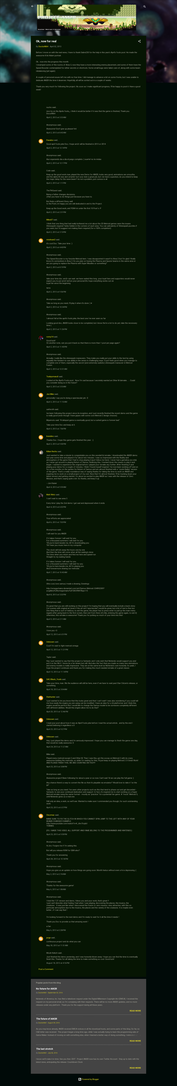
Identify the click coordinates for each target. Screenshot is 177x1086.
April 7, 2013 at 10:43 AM (56, 572)
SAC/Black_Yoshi (53, 679)
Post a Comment (46, 969)
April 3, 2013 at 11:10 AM (56, 402)
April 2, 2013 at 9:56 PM (56, 292)
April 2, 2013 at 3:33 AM (56, 117)
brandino (50, 436)
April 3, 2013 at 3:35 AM (56, 386)
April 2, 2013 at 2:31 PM (56, 212)
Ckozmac (50, 815)
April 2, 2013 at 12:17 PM (56, 163)
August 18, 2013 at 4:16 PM (57, 963)
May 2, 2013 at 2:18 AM (56, 874)
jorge (48, 938)
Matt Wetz (50, 494)
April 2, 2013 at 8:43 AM (56, 133)
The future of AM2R (46, 1018)
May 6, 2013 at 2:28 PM (56, 930)
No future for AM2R (46, 988)
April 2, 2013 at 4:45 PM (56, 247)
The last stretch (44, 1049)
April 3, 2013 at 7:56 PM (56, 429)
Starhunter (50, 697)
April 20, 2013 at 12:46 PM (57, 711)
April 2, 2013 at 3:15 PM (56, 232)
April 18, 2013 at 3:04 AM (56, 689)
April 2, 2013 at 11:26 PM (56, 329)
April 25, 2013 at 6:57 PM (56, 807)
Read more (135, 1011)
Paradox (49, 140)
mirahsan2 (50, 239)
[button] (139, 42)
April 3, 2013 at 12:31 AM (56, 369)
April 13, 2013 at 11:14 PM (57, 672)
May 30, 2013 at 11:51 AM (57, 945)
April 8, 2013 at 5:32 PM (56, 594)
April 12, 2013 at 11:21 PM (57, 649)
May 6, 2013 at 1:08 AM (56, 889)
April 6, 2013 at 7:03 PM (56, 522)
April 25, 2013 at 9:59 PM (56, 834)
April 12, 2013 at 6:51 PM (56, 634)
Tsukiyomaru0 (52, 376)
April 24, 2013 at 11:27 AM (57, 747)
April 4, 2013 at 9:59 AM (56, 487)
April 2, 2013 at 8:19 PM (56, 267)
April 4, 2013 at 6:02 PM (56, 507)
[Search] (144, 7)
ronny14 (49, 337)
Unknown (50, 642)
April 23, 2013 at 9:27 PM (56, 729)
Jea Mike (50, 394)
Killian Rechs (51, 451)
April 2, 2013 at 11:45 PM (56, 347)
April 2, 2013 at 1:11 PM (56, 183)
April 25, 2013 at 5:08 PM (56, 767)
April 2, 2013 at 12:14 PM (56, 148)
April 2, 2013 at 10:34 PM (56, 307)
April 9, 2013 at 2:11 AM (56, 619)
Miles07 (49, 220)
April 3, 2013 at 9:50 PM (56, 444)
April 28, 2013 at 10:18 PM (57, 859)
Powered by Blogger (90, 1079)
